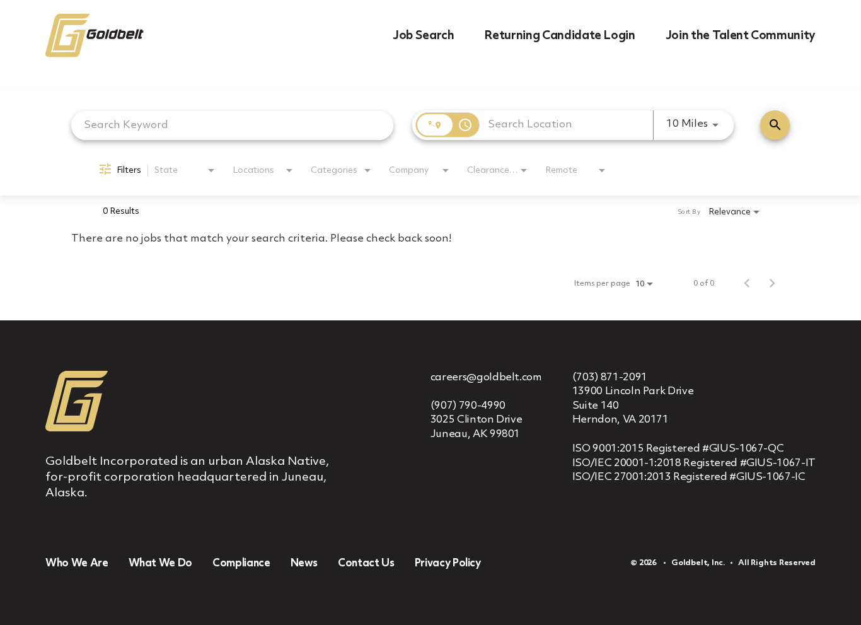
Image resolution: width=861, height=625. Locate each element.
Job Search (423, 36)
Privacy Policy (448, 563)
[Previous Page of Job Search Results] (747, 283)
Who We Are (76, 563)
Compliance (241, 563)
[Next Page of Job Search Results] (772, 283)
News (304, 563)
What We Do (161, 563)
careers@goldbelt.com (486, 377)
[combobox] (232, 125)
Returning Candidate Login (559, 36)
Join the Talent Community (741, 36)
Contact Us (366, 563)
